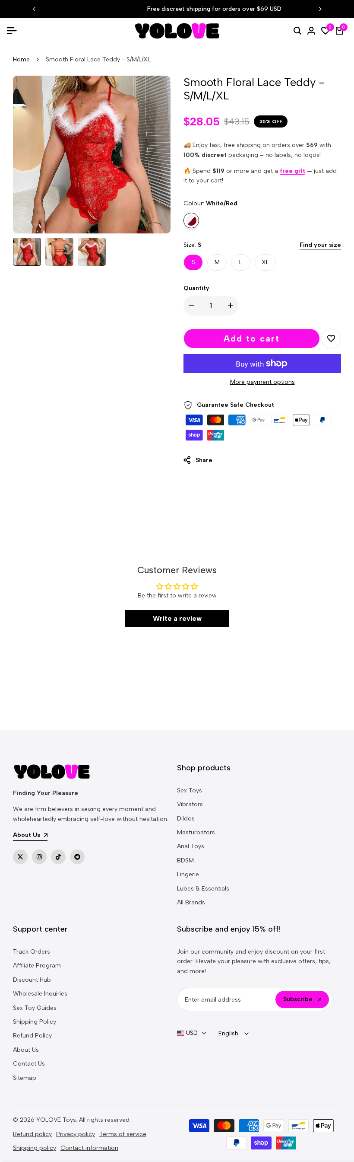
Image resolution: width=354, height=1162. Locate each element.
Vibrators (190, 804)
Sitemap (24, 1078)
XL (265, 262)
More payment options (262, 382)
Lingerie (188, 874)
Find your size (320, 245)
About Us (26, 1049)
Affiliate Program (37, 965)
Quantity (196, 288)
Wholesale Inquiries (40, 993)
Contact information (89, 1148)
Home (21, 59)
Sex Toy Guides (35, 1008)
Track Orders (31, 951)
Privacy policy (75, 1134)
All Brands (191, 902)
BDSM (185, 860)
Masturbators (196, 832)
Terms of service (122, 1134)
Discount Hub (32, 979)
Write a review (177, 618)
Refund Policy (32, 1035)
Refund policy (32, 1134)
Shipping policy (34, 1148)
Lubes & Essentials (203, 888)
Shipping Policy (34, 1021)
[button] (331, 338)
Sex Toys (189, 790)
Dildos (186, 818)
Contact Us (29, 1063)
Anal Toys (190, 846)
